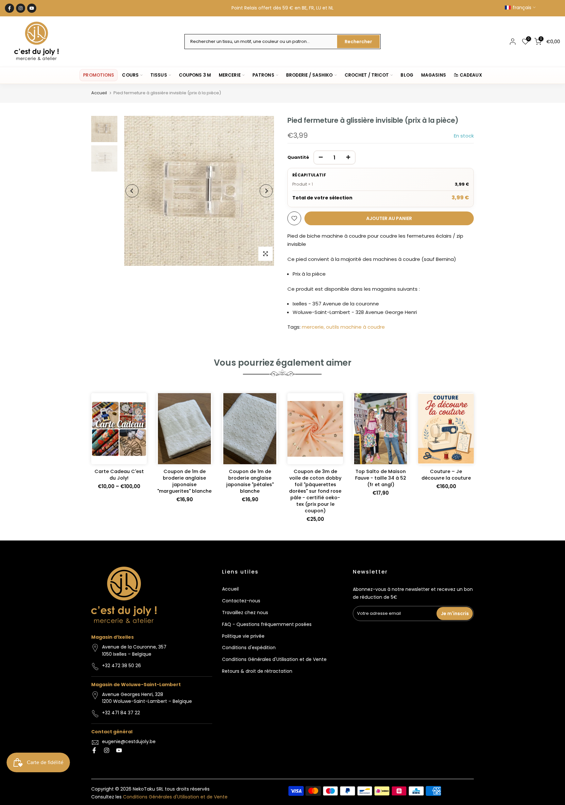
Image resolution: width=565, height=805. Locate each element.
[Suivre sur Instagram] (20, 8)
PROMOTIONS (98, 75)
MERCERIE (230, 75)
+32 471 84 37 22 (121, 712)
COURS (130, 75)
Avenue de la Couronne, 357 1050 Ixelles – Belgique (134, 650)
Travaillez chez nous (245, 612)
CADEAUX (471, 75)
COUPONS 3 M (195, 75)
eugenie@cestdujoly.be (129, 741)
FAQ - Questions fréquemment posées (267, 624)
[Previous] (132, 190)
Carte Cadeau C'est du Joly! (119, 474)
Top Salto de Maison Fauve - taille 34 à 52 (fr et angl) (380, 478)
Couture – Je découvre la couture (446, 474)
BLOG (407, 75)
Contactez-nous (241, 600)
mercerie (313, 326)
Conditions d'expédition (249, 647)
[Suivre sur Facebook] (9, 8)
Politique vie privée (243, 636)
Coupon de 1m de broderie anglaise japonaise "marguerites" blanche (184, 481)
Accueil (99, 93)
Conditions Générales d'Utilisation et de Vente (274, 659)
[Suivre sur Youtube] (31, 8)
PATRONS (263, 75)
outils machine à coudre (355, 326)
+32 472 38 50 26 (121, 665)
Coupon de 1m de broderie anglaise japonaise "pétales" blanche (250, 481)
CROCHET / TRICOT (367, 75)
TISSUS (158, 75)
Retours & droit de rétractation (257, 671)
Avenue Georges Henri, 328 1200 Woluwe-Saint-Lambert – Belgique (147, 698)
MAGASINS (433, 75)
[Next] (266, 190)
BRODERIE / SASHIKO (309, 75)
